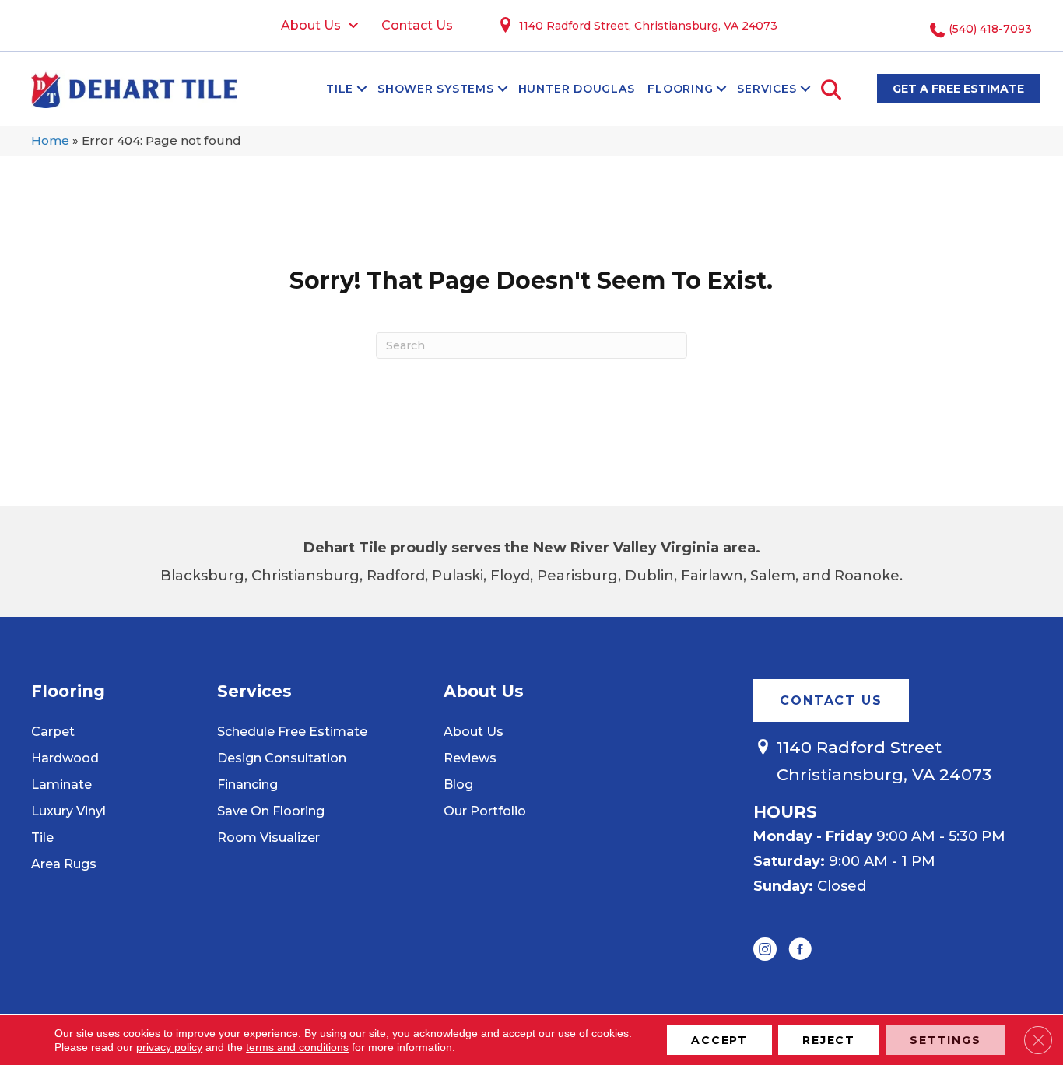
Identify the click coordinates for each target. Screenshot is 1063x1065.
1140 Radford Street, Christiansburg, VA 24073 (648, 26)
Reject (828, 1040)
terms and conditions (297, 1047)
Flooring (680, 89)
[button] (361, 88)
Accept (719, 1040)
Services (766, 89)
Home (50, 140)
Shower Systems (435, 89)
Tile (339, 89)
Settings (945, 1040)
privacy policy (169, 1047)
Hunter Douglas (576, 89)
